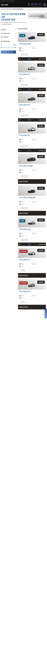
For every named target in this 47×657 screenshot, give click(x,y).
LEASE (4, 5)
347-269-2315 (36, 4)
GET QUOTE (41, 34)
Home (2, 9)
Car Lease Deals (8, 9)
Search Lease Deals (8, 52)
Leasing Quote (45, 313)
